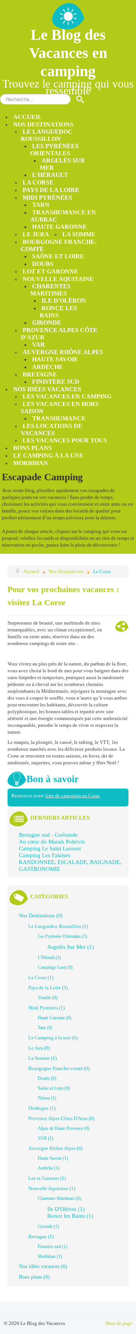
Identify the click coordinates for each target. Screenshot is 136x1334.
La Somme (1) (42, 1058)
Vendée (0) (47, 997)
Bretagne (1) (41, 1236)
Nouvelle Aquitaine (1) (51, 1188)
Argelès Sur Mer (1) (70, 947)
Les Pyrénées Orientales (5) (62, 936)
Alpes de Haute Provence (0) (64, 1128)
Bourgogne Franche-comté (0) (59, 1068)
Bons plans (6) (34, 1277)
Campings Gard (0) (55, 967)
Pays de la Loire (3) (48, 987)
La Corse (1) (40, 977)
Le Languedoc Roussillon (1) (58, 926)
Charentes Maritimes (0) (59, 1198)
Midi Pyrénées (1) (46, 1008)
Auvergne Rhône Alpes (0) (55, 1148)
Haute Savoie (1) (53, 1158)
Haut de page (118, 1323)
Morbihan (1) (50, 1256)
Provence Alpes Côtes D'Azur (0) (61, 1118)
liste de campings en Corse (72, 795)
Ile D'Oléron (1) (66, 1209)
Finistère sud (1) (52, 1246)
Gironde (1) (48, 1226)
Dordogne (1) (42, 1108)
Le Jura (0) (39, 1048)
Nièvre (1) (47, 1098)
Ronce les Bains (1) (70, 1216)
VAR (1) (45, 1138)
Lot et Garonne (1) (47, 1178)
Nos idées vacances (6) (43, 1266)
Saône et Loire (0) (54, 1088)
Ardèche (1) (48, 1168)
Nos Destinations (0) (41, 915)
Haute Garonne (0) (54, 1017)
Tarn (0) (45, 1027)
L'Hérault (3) (49, 957)
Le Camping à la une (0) (52, 1037)
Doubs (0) (47, 1078)
